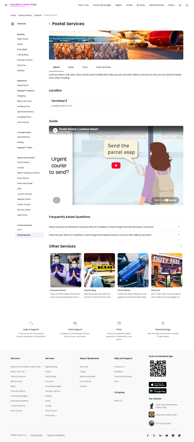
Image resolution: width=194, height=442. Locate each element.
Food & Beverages (102, 5)
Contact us (119, 366)
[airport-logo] (23, 5)
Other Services (103, 67)
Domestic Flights (18, 391)
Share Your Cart (18, 371)
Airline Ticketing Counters (28, 173)
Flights (118, 5)
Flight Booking (51, 366)
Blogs (13, 386)
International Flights (19, 396)
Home (13, 15)
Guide (71, 67)
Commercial (85, 381)
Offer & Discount (18, 376)
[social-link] (147, 435)
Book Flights (22, 49)
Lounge (20, 167)
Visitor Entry (22, 215)
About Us (118, 400)
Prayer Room (23, 85)
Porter (48, 401)
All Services (50, 415)
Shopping (21, 96)
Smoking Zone (23, 106)
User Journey (16, 410)
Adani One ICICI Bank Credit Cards (26, 366)
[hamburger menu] (6, 5)
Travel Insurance (18, 405)
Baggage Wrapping (25, 90)
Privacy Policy (37, 435)
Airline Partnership (87, 376)
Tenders (83, 386)
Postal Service (24, 235)
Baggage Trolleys (24, 147)
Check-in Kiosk (23, 204)
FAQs (84, 67)
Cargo (82, 371)
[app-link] (158, 384)
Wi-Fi (19, 229)
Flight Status (22, 39)
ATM (19, 188)
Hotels (129, 5)
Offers (171, 5)
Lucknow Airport (25, 15)
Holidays (20, 70)
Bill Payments (16, 381)
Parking (20, 142)
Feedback (118, 371)
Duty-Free (83, 5)
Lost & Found (23, 122)
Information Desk (24, 183)
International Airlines (19, 401)
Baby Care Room (24, 101)
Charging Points (24, 117)
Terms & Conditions (56, 435)
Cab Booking (22, 54)
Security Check (24, 209)
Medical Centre (24, 199)
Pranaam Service (24, 60)
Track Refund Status (123, 376)
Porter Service (23, 162)
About (56, 67)
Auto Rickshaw (23, 137)
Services (141, 5)
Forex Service (23, 178)
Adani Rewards (156, 5)
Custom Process (24, 194)
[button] (180, 5)
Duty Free (21, 65)
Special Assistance (25, 111)
